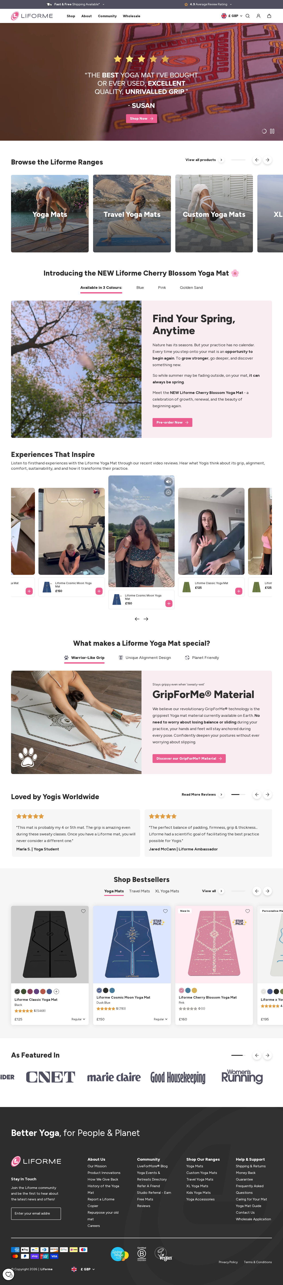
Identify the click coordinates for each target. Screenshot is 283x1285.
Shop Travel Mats (129, 214)
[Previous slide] (256, 159)
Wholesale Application (253, 1219)
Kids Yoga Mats (198, 1192)
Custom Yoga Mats (201, 1173)
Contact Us (245, 1212)
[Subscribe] (55, 1213)
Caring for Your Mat (251, 1199)
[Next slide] (267, 159)
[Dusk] (270, 991)
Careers (94, 1226)
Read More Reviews (199, 794)
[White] (263, 991)
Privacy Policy (228, 1262)
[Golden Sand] (194, 990)
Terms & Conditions (258, 1262)
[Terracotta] (43, 991)
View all (209, 891)
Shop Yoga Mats (47, 214)
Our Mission (97, 1166)
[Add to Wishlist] (83, 911)
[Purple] (36, 991)
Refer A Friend (148, 1186)
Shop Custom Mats (211, 214)
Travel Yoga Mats (199, 1179)
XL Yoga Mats (197, 1186)
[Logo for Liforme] (32, 15)
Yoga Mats (194, 1166)
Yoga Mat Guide (248, 1206)
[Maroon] (30, 991)
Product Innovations (104, 1173)
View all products (200, 160)
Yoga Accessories (200, 1199)
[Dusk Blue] (49, 991)
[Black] (17, 991)
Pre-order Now (170, 422)
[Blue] (112, 990)
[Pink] (181, 990)
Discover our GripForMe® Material (186, 758)
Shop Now (138, 118)
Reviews (143, 1206)
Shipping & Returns (251, 1166)
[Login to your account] (258, 16)
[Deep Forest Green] (23, 991)
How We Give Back (103, 1179)
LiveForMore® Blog (152, 1166)
